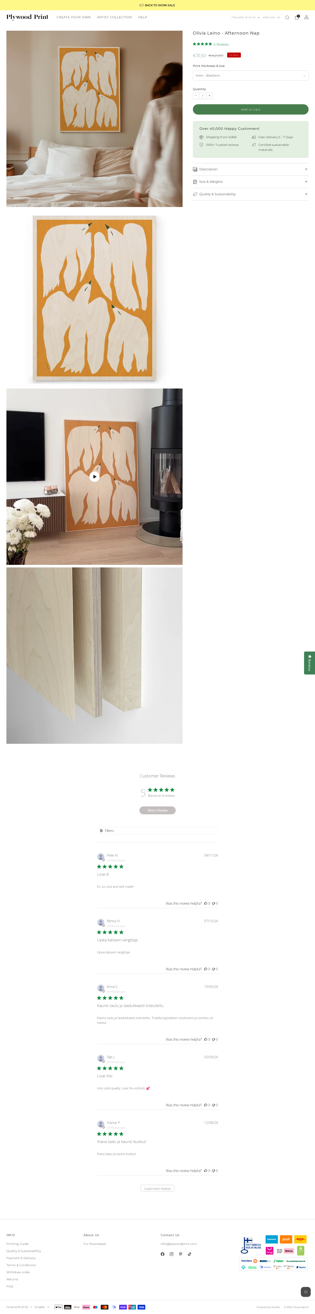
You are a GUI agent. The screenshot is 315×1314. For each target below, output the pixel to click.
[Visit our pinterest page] (180, 1254)
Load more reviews (157, 1189)
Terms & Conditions (21, 1265)
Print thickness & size (209, 66)
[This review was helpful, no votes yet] (205, 903)
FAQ (9, 1286)
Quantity (199, 89)
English (269, 17)
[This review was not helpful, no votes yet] (213, 903)
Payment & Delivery (21, 1258)
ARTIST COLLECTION (114, 17)
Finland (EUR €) (244, 17)
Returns (12, 1279)
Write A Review (158, 810)
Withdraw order (18, 1272)
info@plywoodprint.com (179, 1244)
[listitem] (157, 5)
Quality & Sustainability (23, 1251)
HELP (142, 17)
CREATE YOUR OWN (74, 17)
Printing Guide (17, 1244)
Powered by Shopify (268, 1307)
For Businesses (95, 1244)
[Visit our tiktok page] (189, 1254)
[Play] (94, 477)
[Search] (287, 17)
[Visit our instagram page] (171, 1254)
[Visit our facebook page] (162, 1254)
